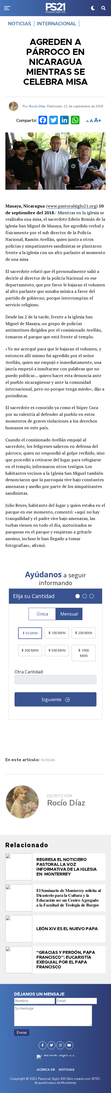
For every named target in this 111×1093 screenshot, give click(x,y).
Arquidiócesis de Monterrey (55, 1083)
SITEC (96, 1079)
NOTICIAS (66, 1069)
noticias (48, 760)
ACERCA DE (46, 1069)
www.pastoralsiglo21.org (71, 206)
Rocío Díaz (37, 106)
